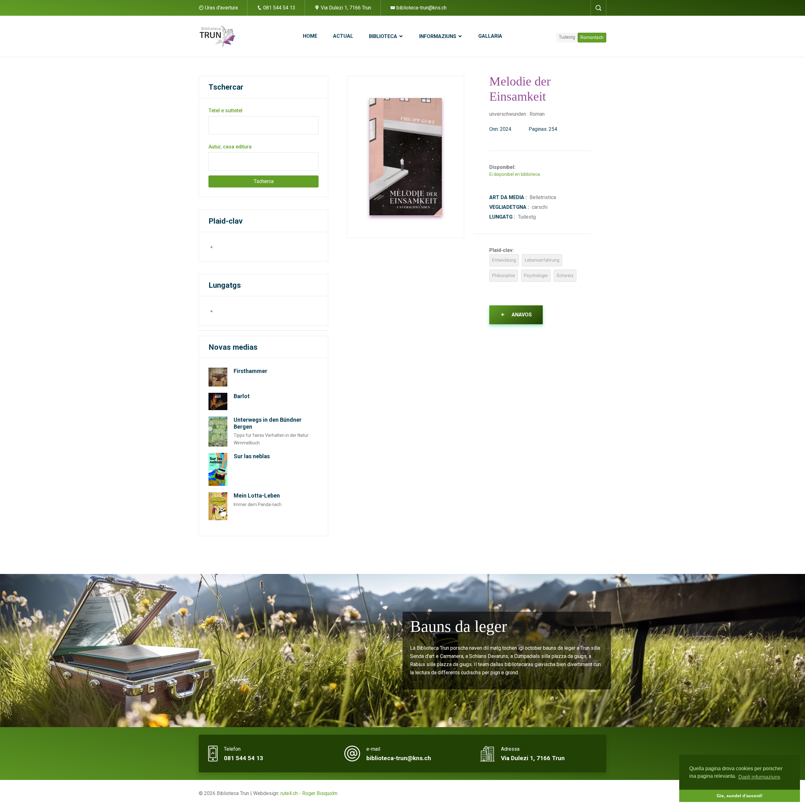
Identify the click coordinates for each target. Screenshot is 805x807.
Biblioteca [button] (383, 36)
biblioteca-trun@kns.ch (421, 8)
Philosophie (503, 275)
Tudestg (567, 37)
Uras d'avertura (221, 8)
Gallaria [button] (490, 36)
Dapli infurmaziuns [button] (759, 777)
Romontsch (591, 37)
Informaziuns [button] (438, 36)
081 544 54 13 (278, 8)
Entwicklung (504, 260)
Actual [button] (343, 36)
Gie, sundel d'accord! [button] (740, 795)
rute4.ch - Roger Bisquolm (308, 793)
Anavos (521, 315)
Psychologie (536, 275)
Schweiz (565, 275)
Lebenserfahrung (542, 260)
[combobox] (239, 247)
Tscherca (264, 181)
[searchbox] (240, 246)
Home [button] (310, 36)
